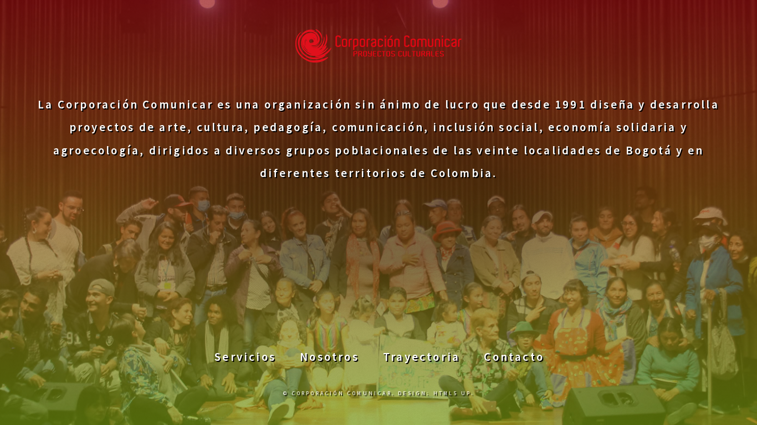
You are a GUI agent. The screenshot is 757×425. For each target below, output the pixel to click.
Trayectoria (421, 357)
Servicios (245, 357)
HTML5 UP (452, 393)
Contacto (514, 357)
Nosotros (329, 357)
